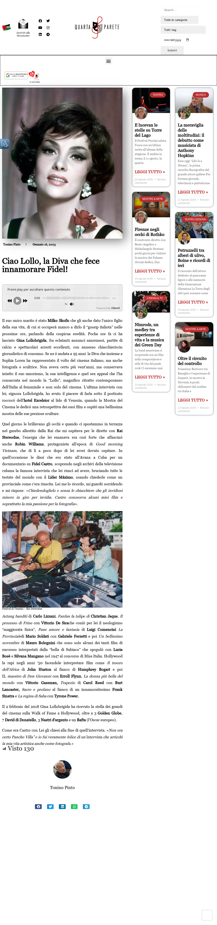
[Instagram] (48, 27)
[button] (108, 60)
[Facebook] (40, 21)
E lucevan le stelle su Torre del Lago (148, 130)
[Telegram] (48, 34)
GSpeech (115, 308)
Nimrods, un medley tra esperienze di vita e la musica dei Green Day (149, 334)
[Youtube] (40, 27)
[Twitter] (48, 21)
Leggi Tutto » (150, 172)
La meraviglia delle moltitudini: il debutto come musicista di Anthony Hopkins (191, 140)
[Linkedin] (40, 34)
